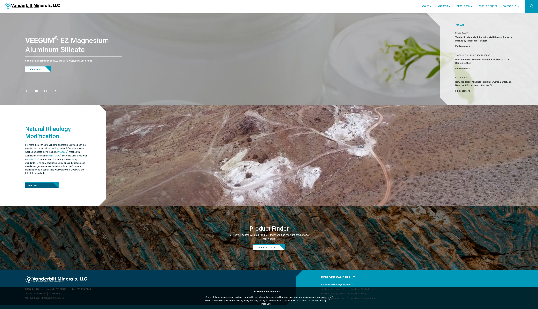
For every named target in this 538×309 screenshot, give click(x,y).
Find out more (462, 46)
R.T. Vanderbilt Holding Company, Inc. (337, 284)
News (459, 25)
